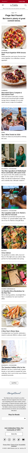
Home (12, 12)
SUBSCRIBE (22, 1)
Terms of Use (14, 444)
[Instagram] (9, 440)
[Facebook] (4, 440)
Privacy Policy (6, 444)
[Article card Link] (14, 37)
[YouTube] (23, 440)
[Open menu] (2, 5)
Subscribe (14, 434)
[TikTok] (18, 440)
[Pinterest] (14, 440)
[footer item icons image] (14, 394)
